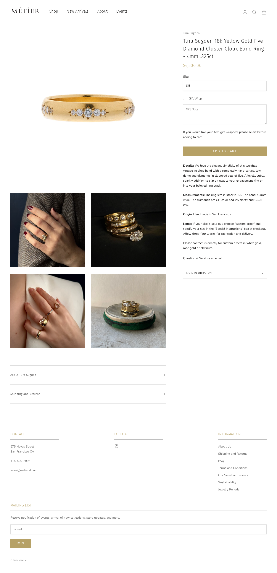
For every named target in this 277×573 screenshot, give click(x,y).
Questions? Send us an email (202, 258)
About (102, 11)
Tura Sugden (191, 33)
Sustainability (227, 482)
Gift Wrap (195, 98)
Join (20, 543)
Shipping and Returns (232, 454)
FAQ (221, 461)
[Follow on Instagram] (116, 446)
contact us (200, 243)
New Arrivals (78, 11)
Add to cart (225, 151)
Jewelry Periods (228, 489)
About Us (224, 446)
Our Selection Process (233, 475)
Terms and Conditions (233, 468)
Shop (53, 11)
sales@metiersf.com (23, 470)
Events (121, 11)
